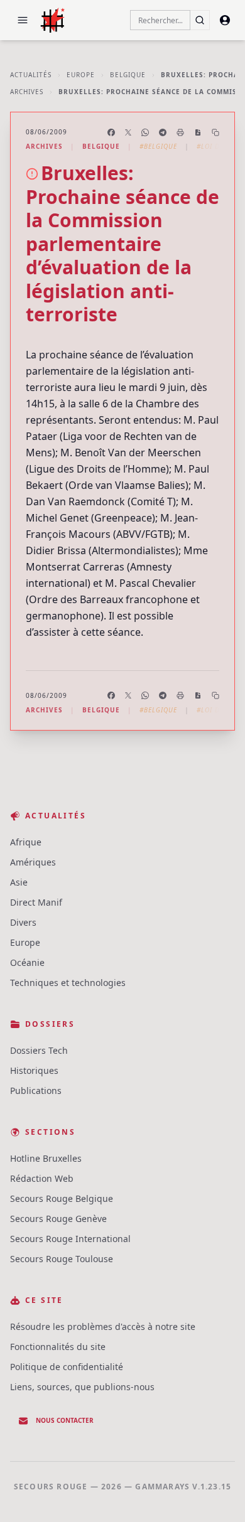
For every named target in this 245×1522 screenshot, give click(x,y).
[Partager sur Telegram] (162, 132)
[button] (22, 20)
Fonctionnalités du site (58, 1347)
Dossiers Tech (39, 1050)
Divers (23, 922)
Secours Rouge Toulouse (61, 1259)
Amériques (33, 862)
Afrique (25, 842)
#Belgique (158, 146)
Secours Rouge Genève (58, 1219)
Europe (81, 74)
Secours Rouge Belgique (61, 1198)
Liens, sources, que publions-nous (82, 1387)
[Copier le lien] (215, 132)
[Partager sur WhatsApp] (145, 132)
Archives (26, 91)
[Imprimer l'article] (180, 132)
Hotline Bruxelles (46, 1158)
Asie (19, 882)
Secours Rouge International (70, 1239)
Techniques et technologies (68, 983)
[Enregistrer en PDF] (198, 132)
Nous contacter (65, 1420)
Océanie (27, 962)
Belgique (128, 74)
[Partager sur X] (128, 132)
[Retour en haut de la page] (217, 1494)
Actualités (31, 74)
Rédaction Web (42, 1178)
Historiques (34, 1070)
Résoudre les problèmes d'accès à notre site (102, 1326)
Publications (36, 1090)
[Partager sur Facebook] (111, 132)
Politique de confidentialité (66, 1367)
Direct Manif (36, 902)
